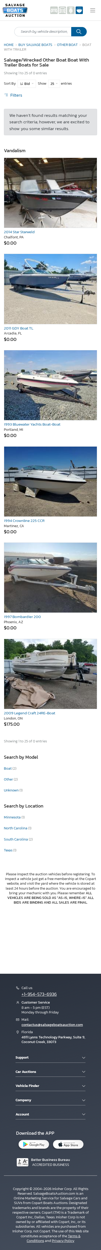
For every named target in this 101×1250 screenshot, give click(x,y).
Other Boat (67, 44)
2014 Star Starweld (19, 232)
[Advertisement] (50, 938)
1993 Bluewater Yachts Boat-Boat (32, 424)
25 (53, 83)
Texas (8, 850)
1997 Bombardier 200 (22, 617)
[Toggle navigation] (92, 10)
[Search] (79, 31)
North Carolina (16, 828)
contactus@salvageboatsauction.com (52, 1024)
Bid (27, 83)
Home (9, 44)
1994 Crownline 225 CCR (24, 520)
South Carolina (16, 839)
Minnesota (12, 817)
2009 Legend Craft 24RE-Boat (29, 713)
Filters (15, 95)
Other (9, 779)
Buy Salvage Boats (35, 44)
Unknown (11, 790)
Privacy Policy (63, 1241)
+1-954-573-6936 (39, 994)
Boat (8, 768)
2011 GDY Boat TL (18, 328)
